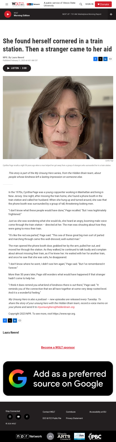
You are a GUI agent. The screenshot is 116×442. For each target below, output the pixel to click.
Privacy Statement (74, 418)
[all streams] (112, 14)
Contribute (71, 412)
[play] (8, 14)
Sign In (89, 4)
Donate (104, 4)
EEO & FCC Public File (52, 418)
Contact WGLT (49, 412)
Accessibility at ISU (98, 412)
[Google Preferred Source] (58, 378)
